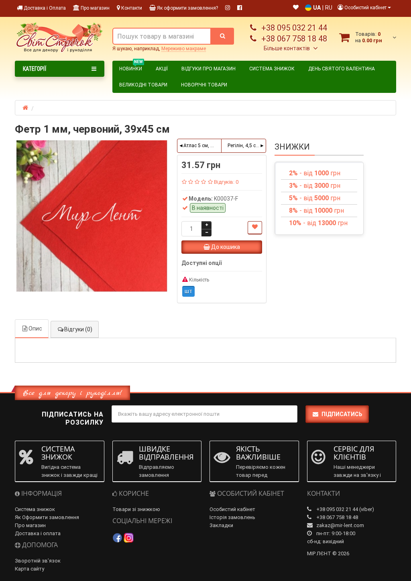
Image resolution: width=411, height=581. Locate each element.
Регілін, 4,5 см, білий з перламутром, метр (247, 145)
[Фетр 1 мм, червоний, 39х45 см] (92, 216)
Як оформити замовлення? (187, 8)
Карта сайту (29, 569)
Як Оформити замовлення (47, 517)
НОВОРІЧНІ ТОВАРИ (204, 85)
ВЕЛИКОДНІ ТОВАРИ (143, 85)
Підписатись (341, 414)
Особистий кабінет (232, 509)
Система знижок (272, 69)
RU (328, 7)
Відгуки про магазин (208, 69)
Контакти (131, 8)
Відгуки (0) (78, 329)
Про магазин (94, 8)
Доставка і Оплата (44, 8)
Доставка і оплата (38, 533)
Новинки (131, 68)
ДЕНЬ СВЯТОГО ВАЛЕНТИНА (341, 69)
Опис (35, 328)
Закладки (221, 525)
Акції (162, 69)
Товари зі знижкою (136, 509)
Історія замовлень (232, 517)
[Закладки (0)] (296, 7)
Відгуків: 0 (226, 182)
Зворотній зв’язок (38, 561)
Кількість (198, 280)
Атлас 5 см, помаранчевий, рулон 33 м (202, 145)
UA (317, 7)
